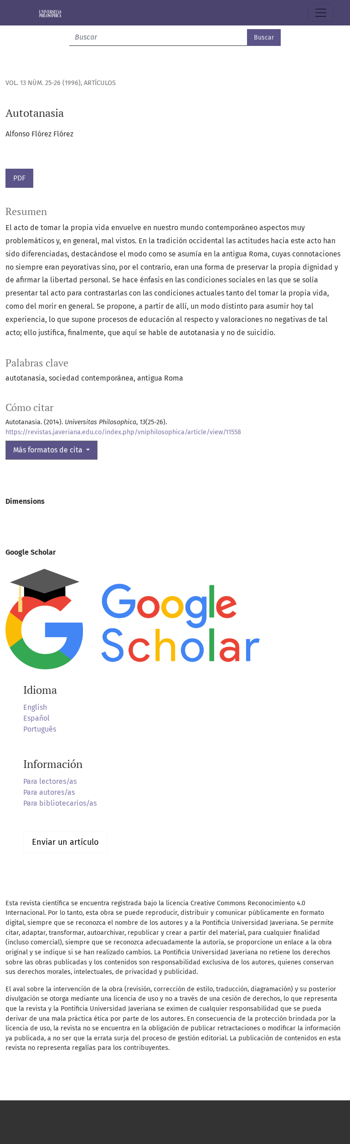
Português (39, 729)
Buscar (264, 37)
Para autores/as (49, 792)
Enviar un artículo (65, 842)
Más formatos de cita (48, 450)
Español (36, 718)
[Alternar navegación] (321, 13)
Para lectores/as (50, 781)
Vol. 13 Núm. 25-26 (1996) (43, 83)
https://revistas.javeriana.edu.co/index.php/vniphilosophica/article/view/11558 (123, 432)
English (35, 707)
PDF (19, 178)
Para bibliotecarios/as (60, 803)
